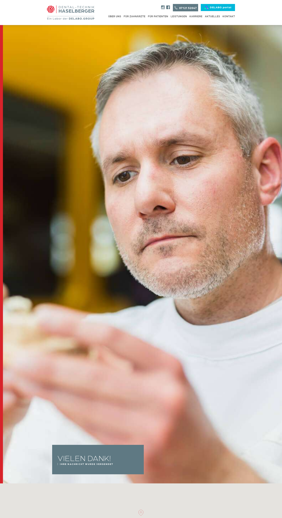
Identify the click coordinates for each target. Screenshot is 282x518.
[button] (141, 513)
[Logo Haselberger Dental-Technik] (70, 12)
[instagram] (163, 7)
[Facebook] (168, 7)
